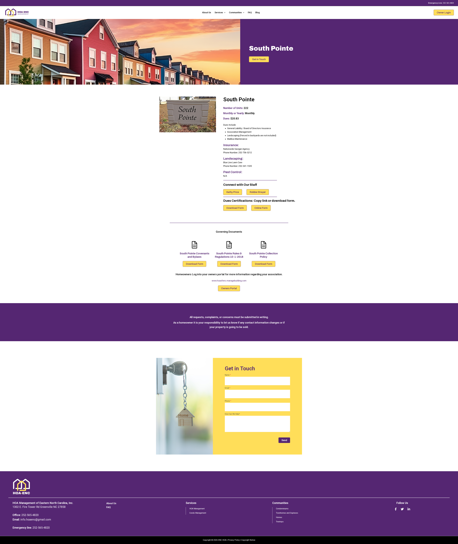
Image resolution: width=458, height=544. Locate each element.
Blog (257, 12)
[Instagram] (408, 509)
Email (227, 388)
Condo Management (197, 513)
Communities (235, 12)
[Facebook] (395, 509)
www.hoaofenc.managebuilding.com (229, 280)
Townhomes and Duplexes (287, 513)
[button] (224, 12)
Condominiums (282, 508)
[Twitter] (402, 509)
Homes (279, 517)
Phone (228, 401)
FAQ (250, 12)
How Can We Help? (232, 414)
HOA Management (197, 508)
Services (219, 12)
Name (228, 375)
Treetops (280, 521)
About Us (206, 12)
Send (284, 440)
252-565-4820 (448, 3)
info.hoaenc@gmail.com (35, 519)
